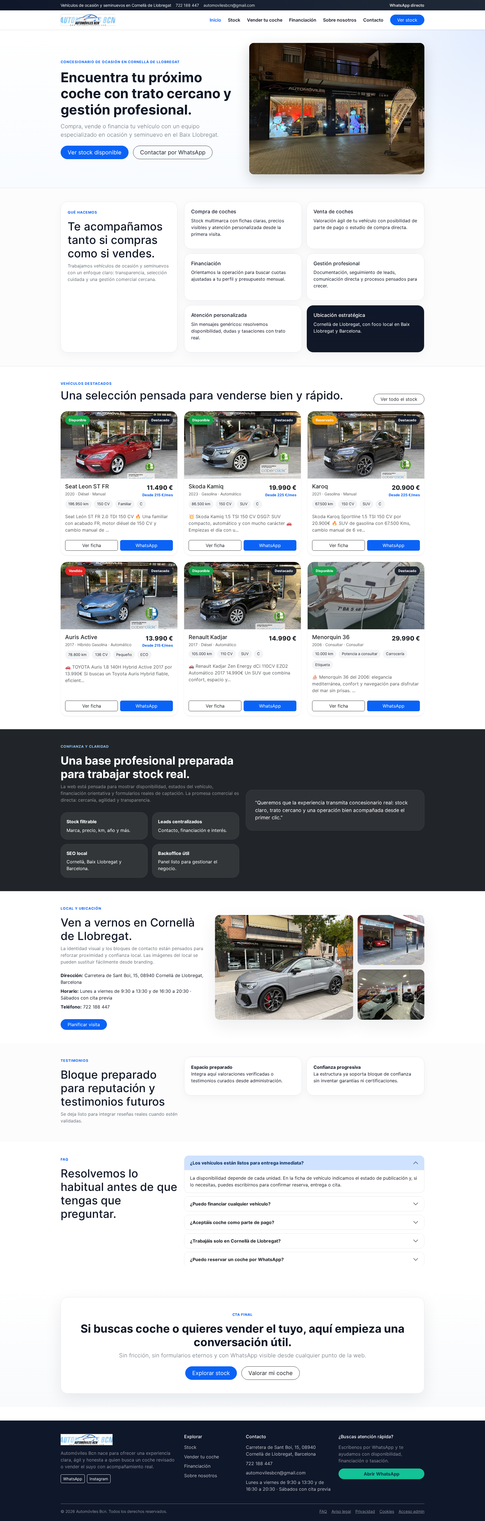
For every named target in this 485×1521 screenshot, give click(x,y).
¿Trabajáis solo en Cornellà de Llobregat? (235, 1241)
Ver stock (407, 20)
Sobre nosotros (339, 20)
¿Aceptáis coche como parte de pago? (232, 1222)
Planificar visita (84, 1024)
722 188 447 (187, 5)
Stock (234, 20)
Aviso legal (341, 1511)
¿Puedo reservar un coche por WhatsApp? (237, 1259)
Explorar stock (211, 1373)
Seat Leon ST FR (87, 486)
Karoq (320, 486)
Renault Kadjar (208, 637)
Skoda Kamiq (206, 486)
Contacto (373, 20)
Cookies (386, 1511)
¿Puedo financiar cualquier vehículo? (230, 1204)
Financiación (302, 20)
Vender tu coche (264, 20)
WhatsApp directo (407, 5)
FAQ (323, 1511)
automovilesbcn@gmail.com (229, 5)
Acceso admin (411, 1511)
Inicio (215, 20)
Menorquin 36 (331, 637)
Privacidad (365, 1511)
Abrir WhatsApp (381, 1474)
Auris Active (81, 637)
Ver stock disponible (95, 152)
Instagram (99, 1478)
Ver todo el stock (399, 399)
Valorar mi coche (270, 1373)
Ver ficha (91, 545)
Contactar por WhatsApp (172, 152)
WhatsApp (146, 545)
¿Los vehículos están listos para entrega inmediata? (247, 1163)
